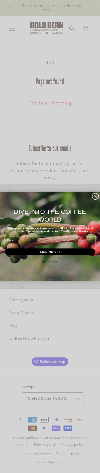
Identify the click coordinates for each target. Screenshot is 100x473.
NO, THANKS (50, 262)
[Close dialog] (95, 196)
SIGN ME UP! (50, 251)
